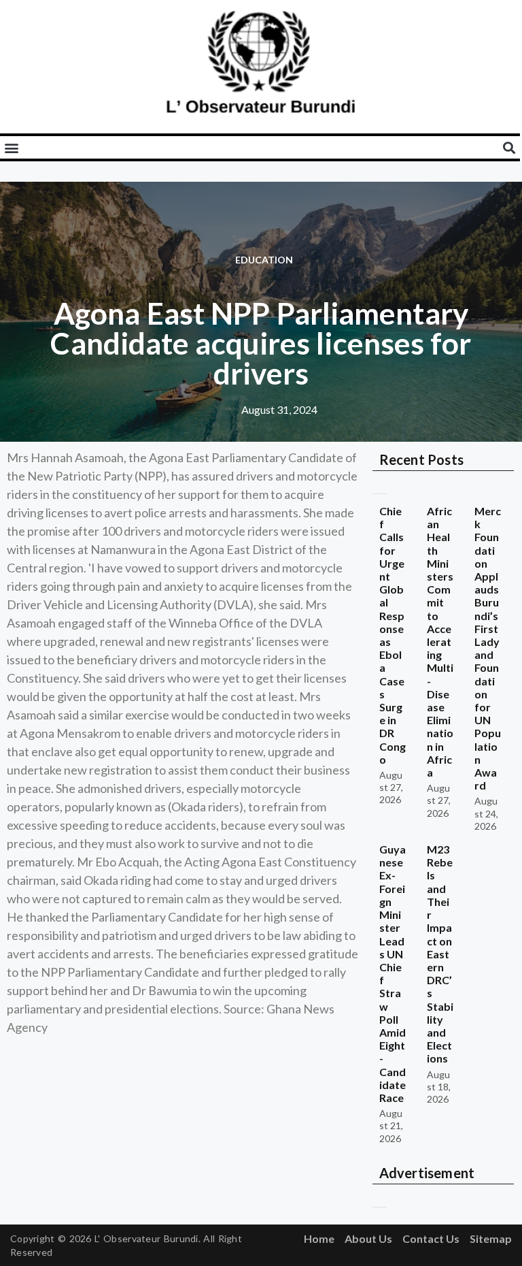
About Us (368, 1238)
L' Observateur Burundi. (147, 1238)
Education (264, 259)
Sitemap (491, 1238)
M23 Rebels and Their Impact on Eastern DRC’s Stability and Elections (440, 954)
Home (319, 1238)
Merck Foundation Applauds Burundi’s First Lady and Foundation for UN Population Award (487, 648)
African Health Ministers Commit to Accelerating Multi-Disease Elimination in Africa (440, 641)
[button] (11, 147)
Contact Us (430, 1238)
